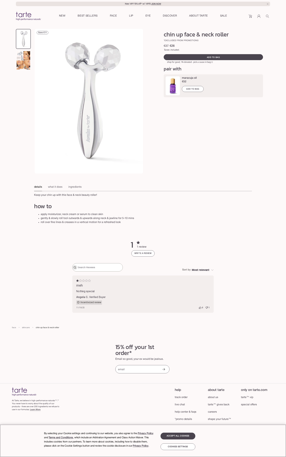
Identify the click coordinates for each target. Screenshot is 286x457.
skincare (26, 327)
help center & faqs (185, 412)
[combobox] (198, 270)
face (14, 327)
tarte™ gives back (218, 404)
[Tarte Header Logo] (28, 16)
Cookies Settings (178, 447)
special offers (249, 404)
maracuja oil (189, 78)
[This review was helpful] (200, 308)
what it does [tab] (55, 187)
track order (181, 397)
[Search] (268, 17)
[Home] (24, 391)
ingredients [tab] (75, 187)
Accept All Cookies (178, 436)
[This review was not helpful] (207, 308)
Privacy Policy (145, 433)
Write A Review (142, 253)
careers (212, 412)
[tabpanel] (143, 194)
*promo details (183, 419)
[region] (143, 441)
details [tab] (38, 187)
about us (213, 397)
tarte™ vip (247, 397)
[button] (113, 16)
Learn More (35, 409)
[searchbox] (100, 267)
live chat (180, 404)
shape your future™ (219, 419)
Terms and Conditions (61, 437)
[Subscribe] (163, 370)
